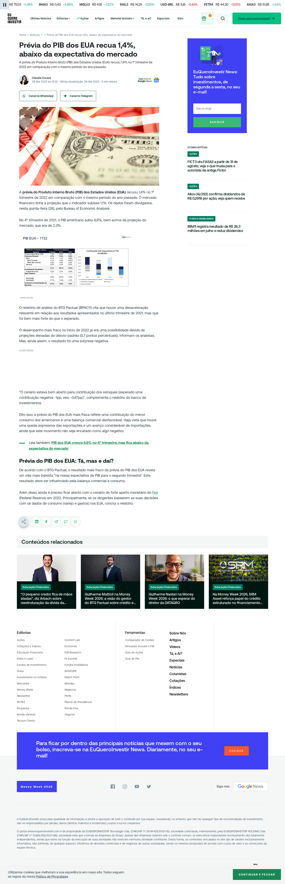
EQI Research (73, 652)
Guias (20, 671)
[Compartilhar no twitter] (66, 522)
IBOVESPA (71, 671)
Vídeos (174, 647)
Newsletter (23, 695)
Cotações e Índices (29, 646)
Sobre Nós (177, 633)
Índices (175, 687)
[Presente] (207, 18)
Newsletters (178, 694)
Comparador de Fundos (139, 640)
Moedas (69, 683)
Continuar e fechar (257, 874)
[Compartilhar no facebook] (46, 522)
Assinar (217, 122)
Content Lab (72, 640)
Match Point (72, 677)
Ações (21, 640)
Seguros (70, 714)
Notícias (35, 34)
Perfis (68, 695)
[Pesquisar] (223, 18)
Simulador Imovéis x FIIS (139, 646)
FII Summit (71, 658)
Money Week (25, 689)
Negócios (70, 689)
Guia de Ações (134, 652)
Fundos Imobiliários (76, 664)
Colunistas (177, 674)
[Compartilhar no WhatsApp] (75, 522)
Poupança (23, 708)
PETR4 (21, 702)
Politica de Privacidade (52, 876)
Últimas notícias (197, 147)
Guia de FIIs (132, 658)
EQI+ (180, 18)
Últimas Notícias (40, 18)
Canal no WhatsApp (41, 95)
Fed (155, 492)
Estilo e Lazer (25, 658)
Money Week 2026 (37, 786)
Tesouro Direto (26, 720)
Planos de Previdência (78, 702)
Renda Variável (26, 714)
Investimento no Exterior (32, 677)
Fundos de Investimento (31, 664)
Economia (71, 646)
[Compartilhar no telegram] (56, 522)
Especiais (163, 18)
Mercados (23, 683)
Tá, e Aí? (175, 653)
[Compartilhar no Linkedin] (37, 522)
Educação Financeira (30, 652)
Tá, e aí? (146, 18)
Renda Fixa (71, 708)
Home (22, 34)
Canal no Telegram (81, 95)
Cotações (177, 681)
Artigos (99, 18)
